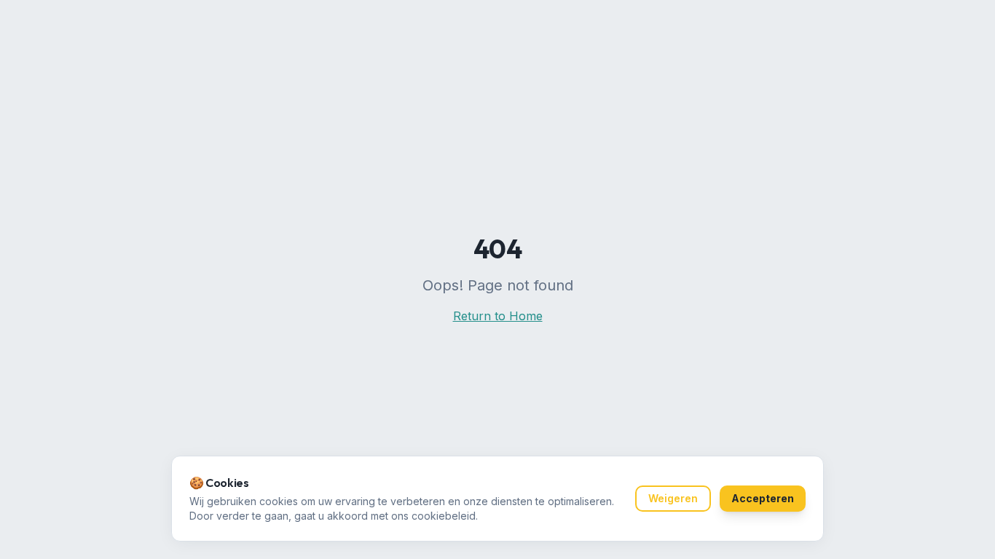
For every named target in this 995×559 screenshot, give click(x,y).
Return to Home (498, 316)
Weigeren (673, 498)
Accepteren (762, 498)
